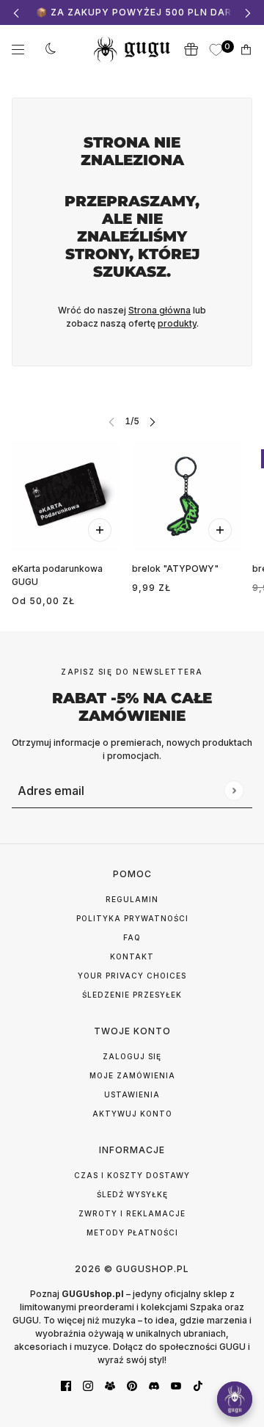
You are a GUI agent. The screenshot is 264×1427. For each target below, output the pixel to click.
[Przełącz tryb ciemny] (51, 49)
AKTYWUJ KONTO (132, 1113)
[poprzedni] (16, 12)
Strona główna (159, 310)
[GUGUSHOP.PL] (132, 49)
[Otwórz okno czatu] (234, 1399)
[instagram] (88, 1385)
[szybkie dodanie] (220, 530)
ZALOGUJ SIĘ (132, 1056)
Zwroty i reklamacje (132, 1213)
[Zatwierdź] (233, 790)
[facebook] (66, 1385)
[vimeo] (154, 1385)
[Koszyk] (246, 49)
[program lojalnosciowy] (190, 49)
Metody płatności (132, 1232)
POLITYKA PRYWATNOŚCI (132, 918)
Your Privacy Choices (132, 975)
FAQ (132, 937)
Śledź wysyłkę (132, 1194)
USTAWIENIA (132, 1094)
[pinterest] (132, 1385)
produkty (177, 323)
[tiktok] (198, 1385)
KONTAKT (132, 956)
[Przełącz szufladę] (18, 49)
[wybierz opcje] (99, 530)
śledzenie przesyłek (132, 994)
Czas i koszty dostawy (132, 1175)
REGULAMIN (132, 899)
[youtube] (176, 1385)
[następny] (248, 12)
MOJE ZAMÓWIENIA (132, 1075)
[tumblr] (110, 1385)
